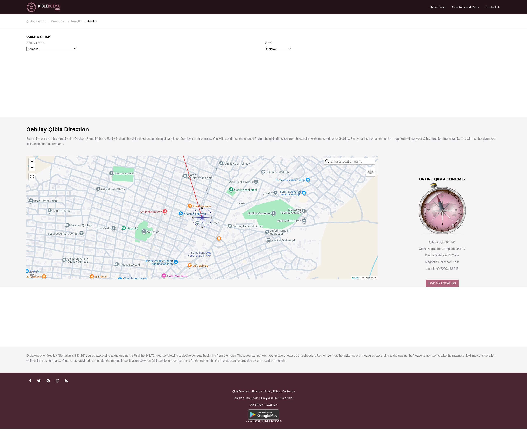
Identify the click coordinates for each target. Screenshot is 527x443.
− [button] (32, 167)
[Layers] (370, 171)
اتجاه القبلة (273, 397)
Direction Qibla (242, 397)
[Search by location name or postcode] (327, 161)
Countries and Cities (465, 7)
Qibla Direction (240, 391)
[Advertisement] (263, 88)
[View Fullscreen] (32, 176)
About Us (257, 391)
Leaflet (355, 277)
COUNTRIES (35, 43)
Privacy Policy (272, 391)
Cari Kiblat (287, 397)
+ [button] (32, 161)
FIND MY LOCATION (442, 283)
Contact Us (493, 7)
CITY (268, 43)
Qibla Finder (438, 7)
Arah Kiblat (259, 397)
